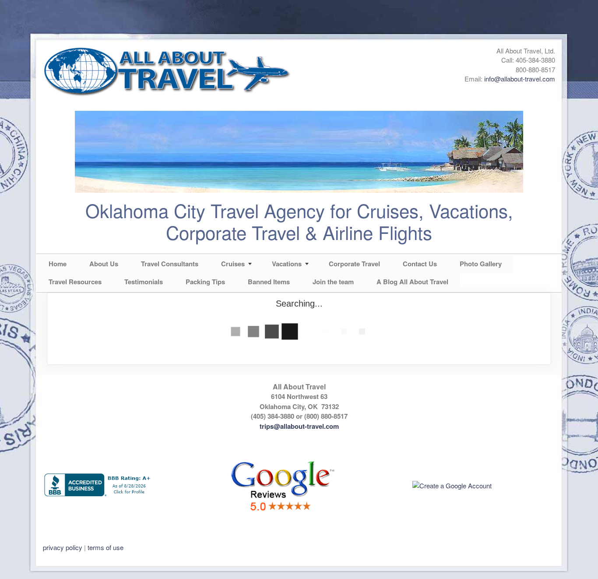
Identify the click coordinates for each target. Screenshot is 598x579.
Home (58, 263)
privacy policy (62, 547)
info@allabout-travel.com (519, 78)
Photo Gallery (481, 263)
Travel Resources (75, 281)
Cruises (233, 263)
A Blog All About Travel (412, 281)
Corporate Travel (354, 263)
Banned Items (269, 281)
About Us (103, 263)
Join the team (333, 281)
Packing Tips (205, 281)
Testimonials (143, 281)
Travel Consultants (169, 263)
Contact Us (420, 263)
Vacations (287, 263)
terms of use (105, 547)
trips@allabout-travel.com (299, 426)
